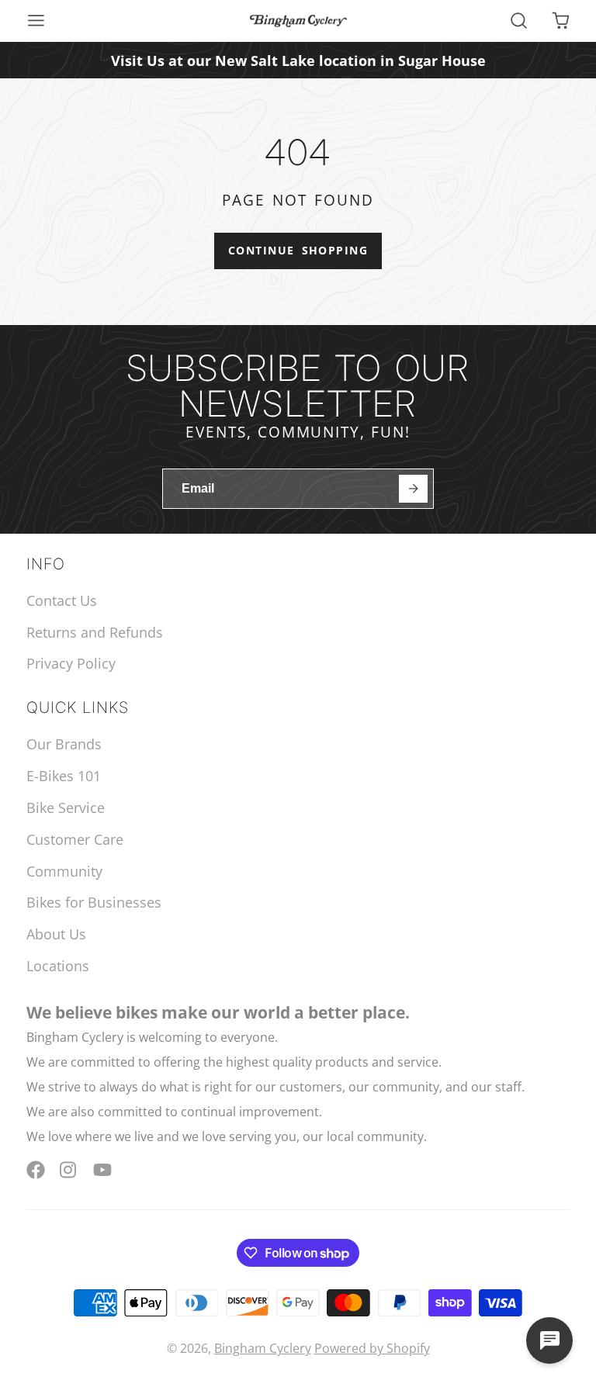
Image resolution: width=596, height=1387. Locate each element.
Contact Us (61, 600)
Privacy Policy (71, 663)
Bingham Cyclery (262, 1348)
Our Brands (64, 744)
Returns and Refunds (94, 632)
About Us (56, 934)
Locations (57, 965)
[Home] (298, 21)
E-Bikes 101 (63, 775)
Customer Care (74, 839)
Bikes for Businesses (93, 902)
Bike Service (65, 807)
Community (64, 871)
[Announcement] (298, 60)
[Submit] (413, 489)
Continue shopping (298, 250)
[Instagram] (69, 1169)
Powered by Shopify (372, 1348)
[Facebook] (35, 1169)
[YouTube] (102, 1169)
